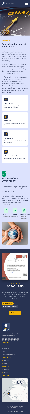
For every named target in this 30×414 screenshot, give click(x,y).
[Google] (17, 339)
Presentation (5, 348)
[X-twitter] (11, 339)
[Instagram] (9, 339)
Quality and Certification (8, 354)
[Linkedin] (3, 339)
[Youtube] (14, 339)
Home (3, 346)
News (3, 351)
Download (16, 313)
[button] (21, 382)
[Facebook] (6, 339)
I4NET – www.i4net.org (18, 408)
